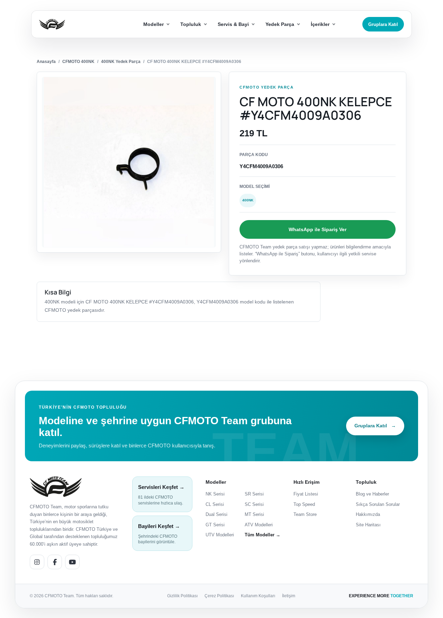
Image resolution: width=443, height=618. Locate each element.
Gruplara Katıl (383, 24)
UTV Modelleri (220, 534)
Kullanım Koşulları (258, 595)
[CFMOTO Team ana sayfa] (56, 486)
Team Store (305, 514)
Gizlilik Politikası (182, 595)
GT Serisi (215, 524)
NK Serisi (215, 494)
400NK (247, 200)
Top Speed (304, 504)
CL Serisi (215, 504)
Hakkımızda (368, 514)
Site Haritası (368, 524)
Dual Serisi (216, 514)
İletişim (288, 595)
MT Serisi (254, 514)
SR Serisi (254, 494)
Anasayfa (46, 61)
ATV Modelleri (259, 524)
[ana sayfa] (77, 24)
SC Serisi (254, 504)
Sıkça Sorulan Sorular (378, 504)
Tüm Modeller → (262, 534)
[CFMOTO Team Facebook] (54, 562)
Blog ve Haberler (372, 494)
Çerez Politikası (219, 595)
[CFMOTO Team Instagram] (37, 562)
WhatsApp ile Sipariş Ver (317, 229)
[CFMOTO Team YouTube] (72, 562)
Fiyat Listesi (305, 494)
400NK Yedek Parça (121, 61)
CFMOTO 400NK (78, 61)
